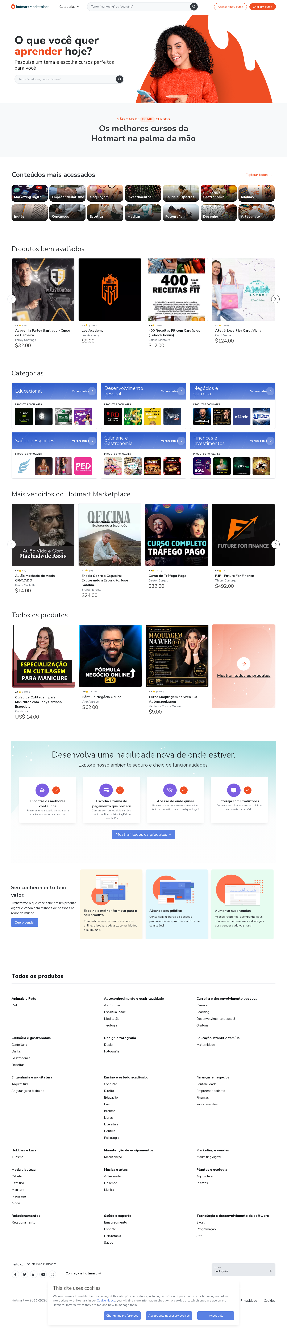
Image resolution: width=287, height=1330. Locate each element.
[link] (30, 193)
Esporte (110, 1229)
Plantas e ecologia (211, 1169)
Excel (200, 1222)
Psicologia (111, 1137)
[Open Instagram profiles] (52, 1274)
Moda (16, 1203)
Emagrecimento (115, 1222)
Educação (111, 1097)
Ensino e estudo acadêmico (126, 1077)
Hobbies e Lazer (25, 1150)
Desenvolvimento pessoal (215, 1018)
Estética (18, 1183)
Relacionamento (24, 1222)
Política (109, 1131)
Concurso (110, 1084)
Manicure (18, 1189)
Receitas (18, 1065)
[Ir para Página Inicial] (30, 6)
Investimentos (207, 1104)
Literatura (111, 1124)
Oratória (202, 1025)
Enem (108, 1104)
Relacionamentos (26, 1215)
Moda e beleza (24, 1169)
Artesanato (112, 1176)
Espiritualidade (115, 1012)
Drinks (16, 1051)
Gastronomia (21, 1058)
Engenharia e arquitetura (32, 1077)
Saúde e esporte (117, 1215)
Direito (109, 1091)
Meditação (112, 1018)
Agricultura (204, 1176)
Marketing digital (208, 1157)
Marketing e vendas (212, 1150)
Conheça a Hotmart (81, 1273)
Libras (108, 1117)
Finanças (202, 1097)
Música (109, 1189)
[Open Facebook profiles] (15, 1274)
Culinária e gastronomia (31, 1038)
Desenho (110, 1183)
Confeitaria (19, 1044)
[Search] (194, 6)
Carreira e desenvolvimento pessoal (226, 998)
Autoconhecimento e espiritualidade (134, 998)
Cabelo (17, 1176)
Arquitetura (20, 1084)
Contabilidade (206, 1084)
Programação (206, 1229)
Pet (14, 1005)
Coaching (202, 1012)
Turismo (18, 1157)
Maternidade (205, 1044)
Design (109, 1044)
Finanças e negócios (212, 1077)
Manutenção (113, 1157)
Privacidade (248, 1300)
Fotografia (111, 1051)
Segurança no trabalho (28, 1091)
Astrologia (112, 1005)
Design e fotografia (120, 1038)
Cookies (269, 1300)
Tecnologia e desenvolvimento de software (232, 1215)
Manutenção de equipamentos (129, 1150)
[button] (243, 1269)
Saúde (108, 1242)
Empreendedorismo (210, 1091)
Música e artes (116, 1169)
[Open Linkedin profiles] (34, 1274)
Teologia (110, 1025)
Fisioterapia (112, 1236)
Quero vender (25, 922)
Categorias (67, 6)
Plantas (202, 1183)
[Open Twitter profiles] (24, 1274)
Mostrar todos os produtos (141, 834)
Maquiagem (20, 1196)
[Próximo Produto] (275, 295)
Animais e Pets (24, 998)
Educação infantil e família (218, 1038)
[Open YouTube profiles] (43, 1274)
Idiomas (109, 1111)
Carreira (202, 1005)
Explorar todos (257, 175)
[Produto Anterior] (11, 295)
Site (199, 1236)
